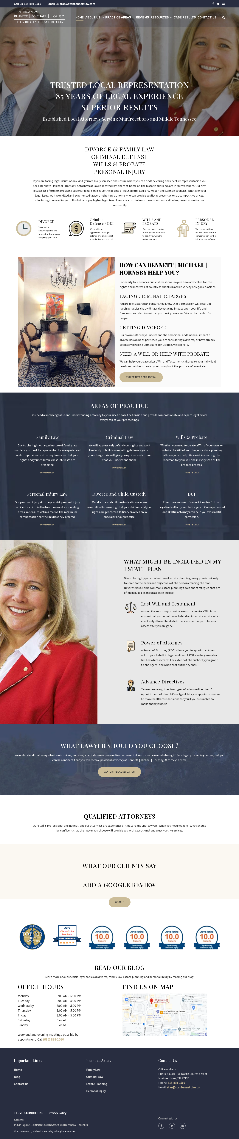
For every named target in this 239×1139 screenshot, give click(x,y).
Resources (160, 17)
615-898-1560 (32, 4)
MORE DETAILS (47, 472)
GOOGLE (119, 902)
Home (79, 17)
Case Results (185, 17)
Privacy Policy (57, 1113)
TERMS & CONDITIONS (28, 1113)
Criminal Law (94, 1077)
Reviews (142, 17)
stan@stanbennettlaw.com (77, 4)
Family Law (93, 1069)
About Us (92, 17)
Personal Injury (96, 1091)
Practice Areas (118, 17)
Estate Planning (96, 1084)
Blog (17, 1077)
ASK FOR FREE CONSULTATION (141, 377)
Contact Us (207, 17)
